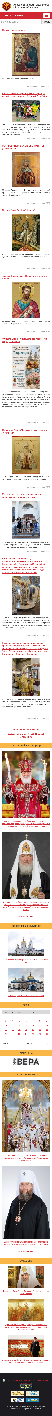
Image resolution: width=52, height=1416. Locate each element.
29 (40, 1034)
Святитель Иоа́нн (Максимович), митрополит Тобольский (24, 431)
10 (32, 733)
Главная (7, 15)
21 (33, 1030)
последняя (27, 736)
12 (39, 733)
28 (33, 1034)
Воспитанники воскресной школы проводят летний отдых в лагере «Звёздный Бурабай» (24, 94)
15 (40, 1025)
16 (47, 1025)
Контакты (19, 15)
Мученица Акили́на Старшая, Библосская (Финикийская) (23, 147)
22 (40, 1030)
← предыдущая (18, 729)
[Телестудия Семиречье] (32, 1400)
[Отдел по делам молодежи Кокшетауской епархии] (17, 1400)
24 (6, 1034)
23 (47, 1030)
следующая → (34, 729)
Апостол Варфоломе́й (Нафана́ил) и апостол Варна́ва (24, 277)
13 (43, 733)
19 (19, 1030)
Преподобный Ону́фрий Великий (18, 210)
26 (19, 1034)
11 (36, 733)
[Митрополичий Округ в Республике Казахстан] (26, 1386)
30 (47, 1034)
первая (11, 733)
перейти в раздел (26, 917)
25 (13, 1034)
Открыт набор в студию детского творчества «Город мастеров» (24, 340)
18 (13, 1030)
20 (26, 1030)
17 (6, 1030)
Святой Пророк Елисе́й (13, 30)
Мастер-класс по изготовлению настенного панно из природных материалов (23, 495)
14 (33, 1025)
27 (26, 1034)
